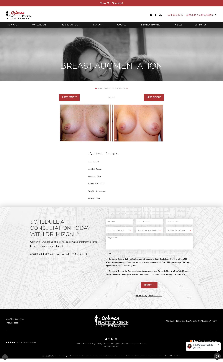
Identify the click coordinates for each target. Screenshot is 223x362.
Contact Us (200, 25)
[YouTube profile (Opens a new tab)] (162, 15)
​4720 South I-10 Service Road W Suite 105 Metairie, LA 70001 (190, 321)
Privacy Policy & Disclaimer (125, 344)
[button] (5, 357)
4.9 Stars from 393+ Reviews (25, 342)
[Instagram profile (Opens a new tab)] (152, 15)
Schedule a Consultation (199, 14)
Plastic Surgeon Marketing (208, 341)
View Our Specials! (111, 3)
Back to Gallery (104, 88)
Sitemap (113, 344)
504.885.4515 (175, 14)
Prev (69, 97)
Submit (147, 285)
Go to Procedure (119, 88)
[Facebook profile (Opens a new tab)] (157, 15)
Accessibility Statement (111, 346)
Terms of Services (140, 344)
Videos (178, 25)
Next (154, 97)
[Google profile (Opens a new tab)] (113, 338)
